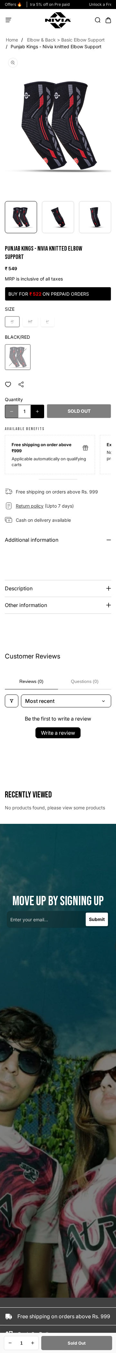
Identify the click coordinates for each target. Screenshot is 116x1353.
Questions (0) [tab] (85, 681)
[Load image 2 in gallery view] (58, 217)
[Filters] (11, 701)
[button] (10, 20)
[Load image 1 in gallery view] (21, 217)
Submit (97, 919)
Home (12, 39)
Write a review (58, 733)
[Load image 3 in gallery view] (95, 217)
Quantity (14, 399)
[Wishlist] (8, 384)
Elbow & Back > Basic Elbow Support (66, 39)
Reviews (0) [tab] (31, 681)
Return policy (30, 506)
